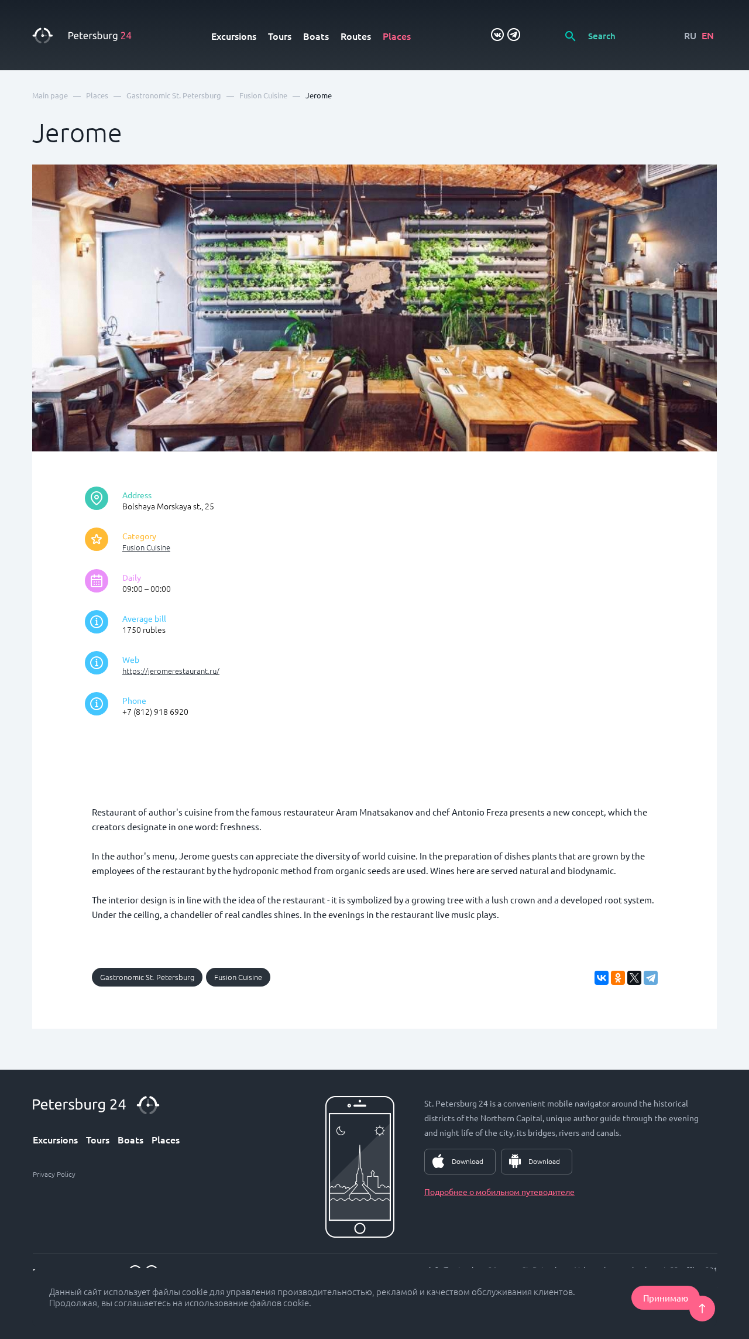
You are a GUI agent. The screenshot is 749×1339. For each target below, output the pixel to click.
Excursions (233, 35)
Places (397, 35)
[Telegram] (651, 978)
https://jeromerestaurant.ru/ (170, 670)
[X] (634, 978)
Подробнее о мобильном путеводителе (499, 1191)
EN (708, 35)
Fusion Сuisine (146, 547)
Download (467, 1161)
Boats (316, 35)
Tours (279, 35)
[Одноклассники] (618, 978)
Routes (356, 35)
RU (690, 35)
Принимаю (665, 1297)
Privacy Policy (54, 1174)
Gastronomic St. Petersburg (147, 976)
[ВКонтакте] (602, 978)
